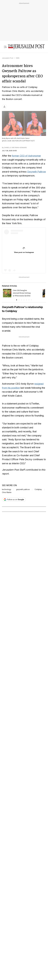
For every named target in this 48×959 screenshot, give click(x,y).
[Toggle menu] (5, 46)
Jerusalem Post (7, 58)
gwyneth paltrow (23, 489)
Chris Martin (6, 492)
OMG (17, 58)
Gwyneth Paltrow (36, 171)
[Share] (4, 106)
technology (6, 489)
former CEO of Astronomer (26, 155)
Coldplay (38, 489)
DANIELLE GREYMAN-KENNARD (15, 147)
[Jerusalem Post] (26, 46)
